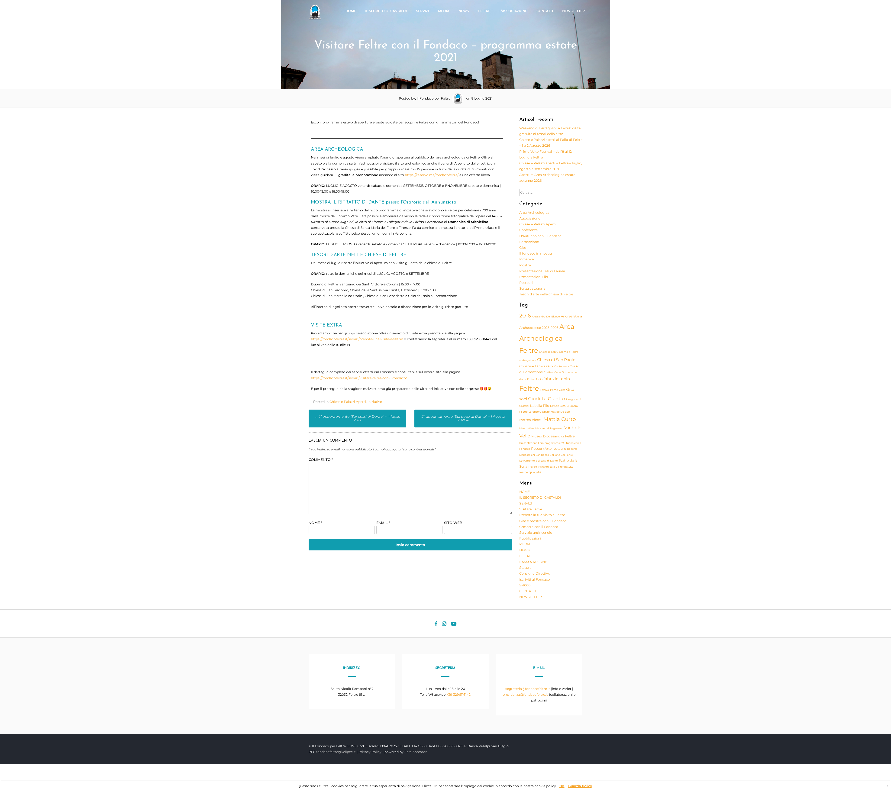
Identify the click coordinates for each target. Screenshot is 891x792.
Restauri (526, 283)
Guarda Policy (580, 786)
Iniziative (375, 402)
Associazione (529, 218)
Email (383, 522)
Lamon (554, 405)
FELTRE (484, 11)
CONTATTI (544, 11)
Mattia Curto (559, 419)
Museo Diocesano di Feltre (553, 436)
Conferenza (561, 366)
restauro (559, 448)
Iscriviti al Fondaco (534, 579)
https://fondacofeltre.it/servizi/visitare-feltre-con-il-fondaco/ (359, 378)
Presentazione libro (531, 443)
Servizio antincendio (535, 532)
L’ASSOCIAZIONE (513, 11)
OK (562, 786)
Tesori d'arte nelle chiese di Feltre (546, 294)
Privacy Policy (370, 752)
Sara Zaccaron (415, 752)
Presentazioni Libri (534, 277)
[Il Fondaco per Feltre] (316, 18)
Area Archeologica (534, 212)
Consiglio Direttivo (534, 573)
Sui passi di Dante (547, 460)
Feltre (529, 388)
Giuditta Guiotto (546, 398)
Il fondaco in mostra (535, 253)
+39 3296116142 (458, 694)
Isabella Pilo (539, 406)
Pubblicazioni (530, 538)
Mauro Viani (526, 428)
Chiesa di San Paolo (556, 359)
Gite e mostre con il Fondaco (542, 521)
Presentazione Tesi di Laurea (542, 271)
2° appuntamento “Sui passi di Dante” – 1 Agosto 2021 (463, 418)
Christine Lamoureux (536, 366)
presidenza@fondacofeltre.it (525, 694)
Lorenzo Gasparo (539, 411)
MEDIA (443, 11)
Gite (522, 248)
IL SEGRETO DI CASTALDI (386, 11)
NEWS (463, 11)
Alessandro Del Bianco (546, 316)
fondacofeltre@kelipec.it (336, 752)
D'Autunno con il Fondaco (540, 236)
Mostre (525, 265)
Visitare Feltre (530, 509)
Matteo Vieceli (530, 420)
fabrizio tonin (556, 378)
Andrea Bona (571, 316)
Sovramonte (527, 460)
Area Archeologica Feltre (547, 338)
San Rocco (542, 454)
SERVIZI (422, 11)
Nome (315, 522)
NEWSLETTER (573, 11)
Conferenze (528, 230)
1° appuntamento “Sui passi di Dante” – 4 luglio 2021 (357, 418)
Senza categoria (532, 288)
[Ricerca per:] (543, 192)
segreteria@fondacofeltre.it (528, 689)
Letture (564, 405)
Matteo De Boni (561, 411)
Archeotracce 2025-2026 (538, 328)
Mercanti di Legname (548, 428)
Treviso (532, 466)
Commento (321, 459)
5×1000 (524, 585)
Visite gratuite (564, 466)
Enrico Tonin (534, 379)
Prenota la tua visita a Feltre (542, 515)
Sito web (453, 522)
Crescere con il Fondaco (538, 527)
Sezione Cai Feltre (561, 454)
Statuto (525, 568)
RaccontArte (541, 448)
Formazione (529, 242)
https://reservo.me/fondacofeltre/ (431, 175)
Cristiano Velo (552, 372)
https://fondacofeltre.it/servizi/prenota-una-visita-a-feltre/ (357, 339)
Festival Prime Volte (552, 389)
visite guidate (530, 472)
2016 (525, 315)
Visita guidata (546, 466)
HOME (350, 11)
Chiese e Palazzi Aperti (347, 402)
